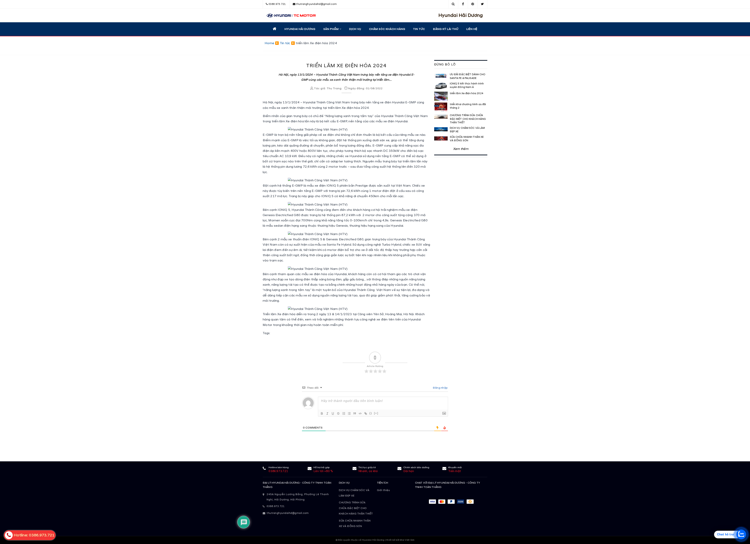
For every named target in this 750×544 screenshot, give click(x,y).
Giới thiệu (383, 490)
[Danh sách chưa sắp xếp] (349, 413)
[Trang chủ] (275, 29)
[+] (376, 413)
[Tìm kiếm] (453, 4)
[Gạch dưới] (333, 413)
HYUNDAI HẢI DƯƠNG (300, 29)
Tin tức (419, 29)
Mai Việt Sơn (407, 540)
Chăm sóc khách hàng (387, 29)
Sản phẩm (331, 29)
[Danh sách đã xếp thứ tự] (343, 413)
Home (269, 43)
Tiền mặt (454, 471)
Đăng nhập (440, 387)
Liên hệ (471, 29)
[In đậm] (322, 413)
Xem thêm (460, 149)
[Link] (365, 413)
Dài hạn (408, 471)
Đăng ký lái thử (445, 29)
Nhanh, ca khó (368, 471)
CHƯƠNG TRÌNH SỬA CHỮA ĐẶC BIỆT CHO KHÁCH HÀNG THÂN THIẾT (356, 508)
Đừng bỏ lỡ (445, 64)
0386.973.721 (277, 4)
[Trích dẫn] (354, 413)
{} (370, 413)
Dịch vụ (355, 29)
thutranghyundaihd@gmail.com (316, 4)
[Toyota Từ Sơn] (289, 15)
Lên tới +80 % (323, 471)
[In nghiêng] (327, 413)
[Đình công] (338, 413)
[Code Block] (360, 413)
